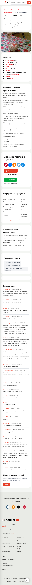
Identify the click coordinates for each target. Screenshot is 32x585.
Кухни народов (6, 551)
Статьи (19, 546)
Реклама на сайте (11, 581)
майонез (7, 76)
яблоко (7, 62)
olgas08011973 (9, 370)
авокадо (7, 70)
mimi (6, 389)
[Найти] (29, 2)
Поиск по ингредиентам (8, 546)
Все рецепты (5, 541)
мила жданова (9, 323)
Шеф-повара (20, 548)
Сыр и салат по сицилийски (12, 265)
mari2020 (7, 316)
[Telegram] (19, 165)
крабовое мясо (15, 74)
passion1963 (8, 349)
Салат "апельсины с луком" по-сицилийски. (13, 269)
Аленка (12, 533)
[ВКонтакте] (10, 165)
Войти (6, 484)
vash (6, 337)
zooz (6, 395)
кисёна (7, 442)
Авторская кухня (21, 543)
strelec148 (7, 364)
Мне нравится (12, 170)
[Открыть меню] (2, 2)
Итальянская (24, 197)
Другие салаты (14, 220)
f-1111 (6, 416)
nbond (6, 467)
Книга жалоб (21, 581)
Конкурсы (19, 551)
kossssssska (8, 436)
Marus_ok (7, 289)
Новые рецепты (6, 543)
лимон (7, 66)
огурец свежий (9, 60)
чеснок (7, 68)
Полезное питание (22, 541)
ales (6, 402)
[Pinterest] (6, 165)
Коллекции (4, 548)
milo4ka (7, 408)
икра (11, 78)
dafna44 (7, 383)
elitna (6, 461)
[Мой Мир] (23, 165)
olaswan (7, 423)
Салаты (21, 220)
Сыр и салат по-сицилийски (12, 262)
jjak (6, 308)
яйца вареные (9, 64)
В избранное (11, 179)
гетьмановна (8, 450)
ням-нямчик (8, 429)
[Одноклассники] (14, 165)
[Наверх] (27, 580)
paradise (7, 299)
